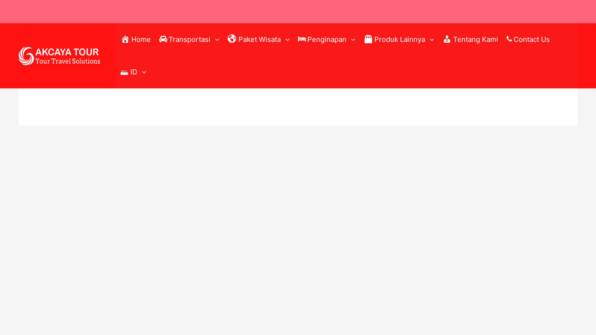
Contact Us (532, 39)
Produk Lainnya (399, 39)
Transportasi (189, 39)
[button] (214, 39)
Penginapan (326, 39)
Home (141, 39)
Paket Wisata (259, 39)
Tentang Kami (475, 39)
